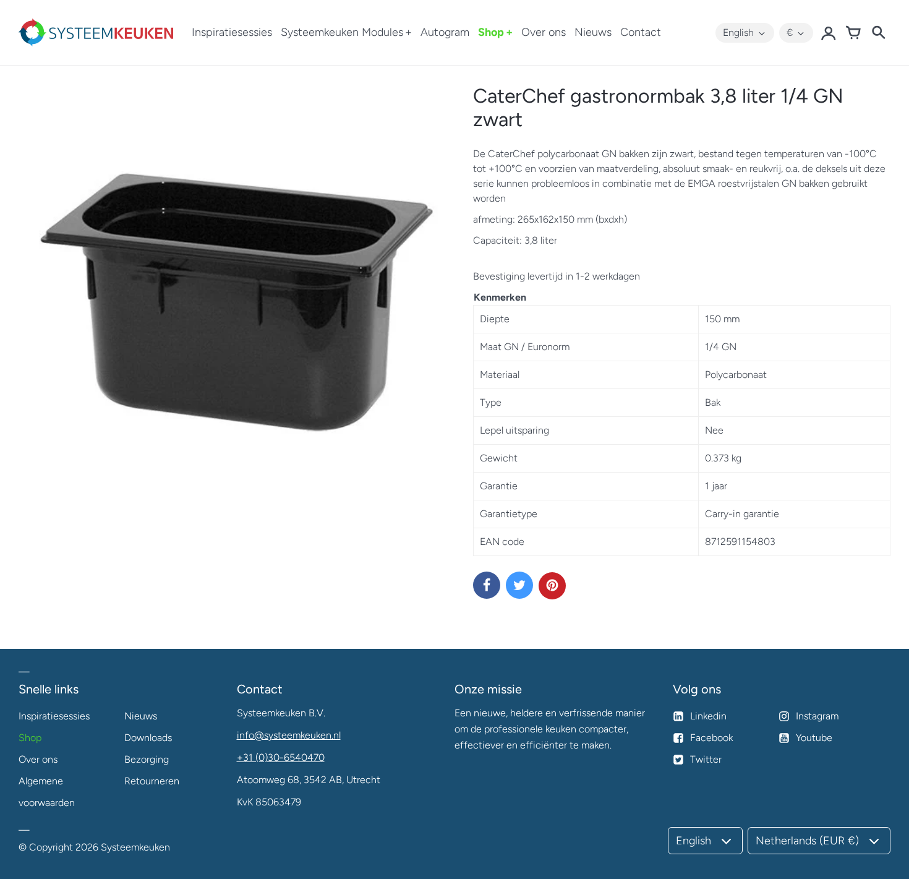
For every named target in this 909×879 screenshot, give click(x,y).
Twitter (706, 759)
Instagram (817, 716)
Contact (640, 32)
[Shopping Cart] (853, 32)
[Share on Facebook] (486, 585)
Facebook (711, 738)
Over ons (543, 32)
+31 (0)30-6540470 (281, 757)
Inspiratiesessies (232, 32)
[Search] (878, 32)
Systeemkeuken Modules (342, 32)
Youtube (814, 738)
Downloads (148, 738)
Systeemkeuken (135, 847)
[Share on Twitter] (519, 585)
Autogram (444, 32)
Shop (491, 32)
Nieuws (593, 32)
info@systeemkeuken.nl (289, 735)
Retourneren (151, 781)
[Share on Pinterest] (552, 585)
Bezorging (146, 759)
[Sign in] (828, 32)
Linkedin (708, 716)
